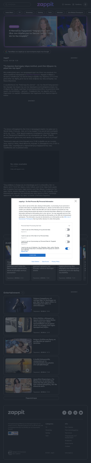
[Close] (76, 201)
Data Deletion (35, 261)
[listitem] (45, 226)
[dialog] (45, 231)
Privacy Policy (55, 261)
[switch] (67, 229)
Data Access (45, 261)
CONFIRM (32, 255)
